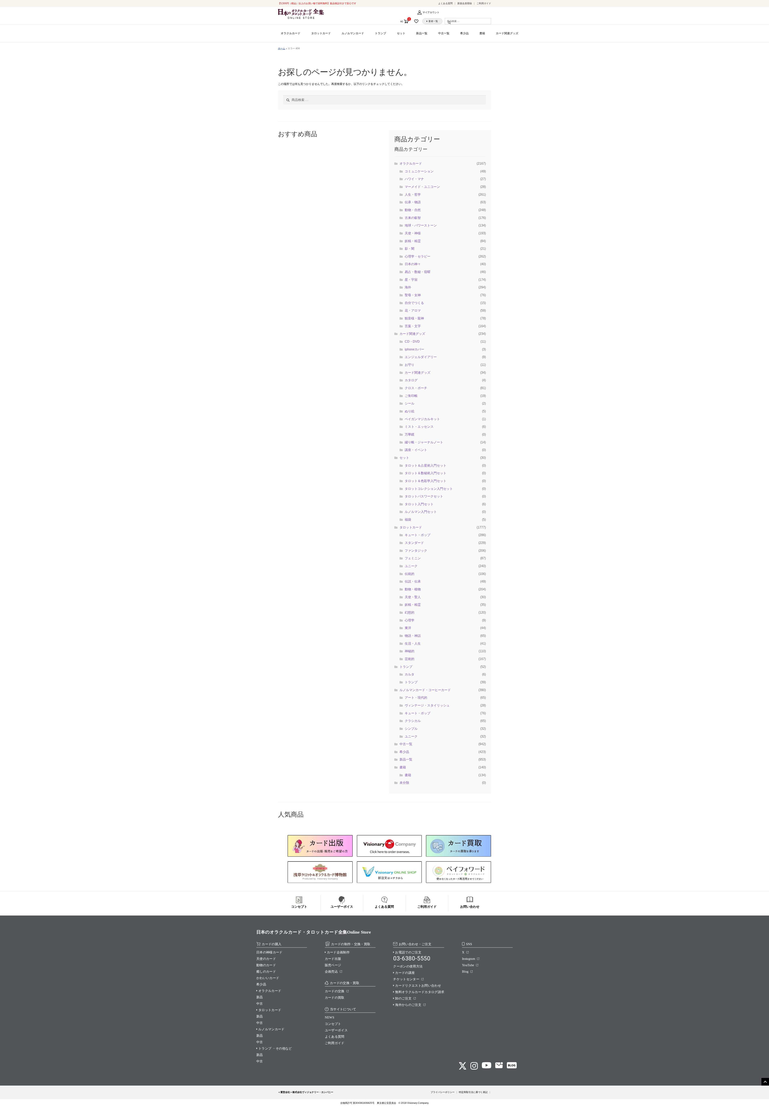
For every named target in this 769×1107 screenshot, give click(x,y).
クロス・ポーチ (416, 388)
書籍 (482, 33)
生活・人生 (413, 643)
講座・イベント (416, 450)
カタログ (411, 380)
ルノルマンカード (353, 33)
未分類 (404, 782)
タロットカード (321, 33)
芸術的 (409, 659)
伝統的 (409, 574)
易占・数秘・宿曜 (417, 272)
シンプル (411, 728)
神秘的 (409, 651)
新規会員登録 (464, 3)
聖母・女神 (413, 295)
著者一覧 (433, 21)
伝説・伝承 (413, 581)
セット (401, 33)
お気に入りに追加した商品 (418, 21)
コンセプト (333, 1023)
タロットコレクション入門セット (429, 488)
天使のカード (266, 958)
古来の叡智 (413, 217)
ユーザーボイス (336, 1030)
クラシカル (413, 721)
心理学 (409, 620)
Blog (465, 971)
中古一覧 (443, 33)
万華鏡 (409, 434)
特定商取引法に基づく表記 (473, 1092)
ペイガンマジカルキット (422, 419)
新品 (259, 997)
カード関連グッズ (507, 33)
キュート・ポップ (417, 535)
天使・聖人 (413, 597)
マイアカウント (431, 12)
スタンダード (414, 542)
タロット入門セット (419, 504)
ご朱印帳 (411, 396)
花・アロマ (413, 310)
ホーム (281, 48)
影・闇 (409, 248)
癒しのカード (266, 971)
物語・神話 (413, 635)
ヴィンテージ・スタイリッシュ (427, 705)
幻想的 (409, 612)
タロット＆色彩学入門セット (425, 481)
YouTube (468, 965)
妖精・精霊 (413, 241)
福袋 (408, 519)
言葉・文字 (413, 326)
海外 (408, 287)
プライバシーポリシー (443, 1092)
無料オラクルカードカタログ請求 (419, 992)
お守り (409, 364)
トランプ (380, 33)
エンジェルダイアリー (421, 357)
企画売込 (331, 971)
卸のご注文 (403, 998)
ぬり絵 (409, 411)
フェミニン (413, 558)
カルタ (409, 674)
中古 (259, 1003)
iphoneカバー (414, 349)
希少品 (464, 33)
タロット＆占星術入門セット (425, 465)
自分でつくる (414, 303)
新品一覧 (421, 33)
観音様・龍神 (414, 318)
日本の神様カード (269, 952)
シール (409, 403)
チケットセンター (406, 979)
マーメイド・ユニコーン (422, 186)
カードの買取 (334, 997)
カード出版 (333, 958)
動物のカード (266, 965)
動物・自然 (413, 210)
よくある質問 (445, 3)
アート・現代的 (416, 697)
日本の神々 (413, 264)
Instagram (468, 958)
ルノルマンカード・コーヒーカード (425, 690)
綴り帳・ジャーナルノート (424, 442)
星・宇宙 (411, 279)
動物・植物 (413, 589)
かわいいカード (267, 978)
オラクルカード (290, 33)
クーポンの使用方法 (408, 966)
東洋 (408, 628)
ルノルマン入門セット (421, 511)
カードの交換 (334, 991)
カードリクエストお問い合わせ (418, 985)
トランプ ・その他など (275, 1048)
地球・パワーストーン (421, 225)
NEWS (329, 1017)
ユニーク (411, 566)
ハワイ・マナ (414, 179)
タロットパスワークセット (424, 496)
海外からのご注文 (408, 1004)
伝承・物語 (413, 202)
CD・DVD (412, 341)
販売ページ (333, 965)
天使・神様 (413, 233)
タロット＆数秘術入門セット (425, 473)
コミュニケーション (419, 171)
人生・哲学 (413, 194)
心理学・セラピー (417, 256)
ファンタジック (416, 550)
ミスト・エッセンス (419, 426)
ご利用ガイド (484, 3)
